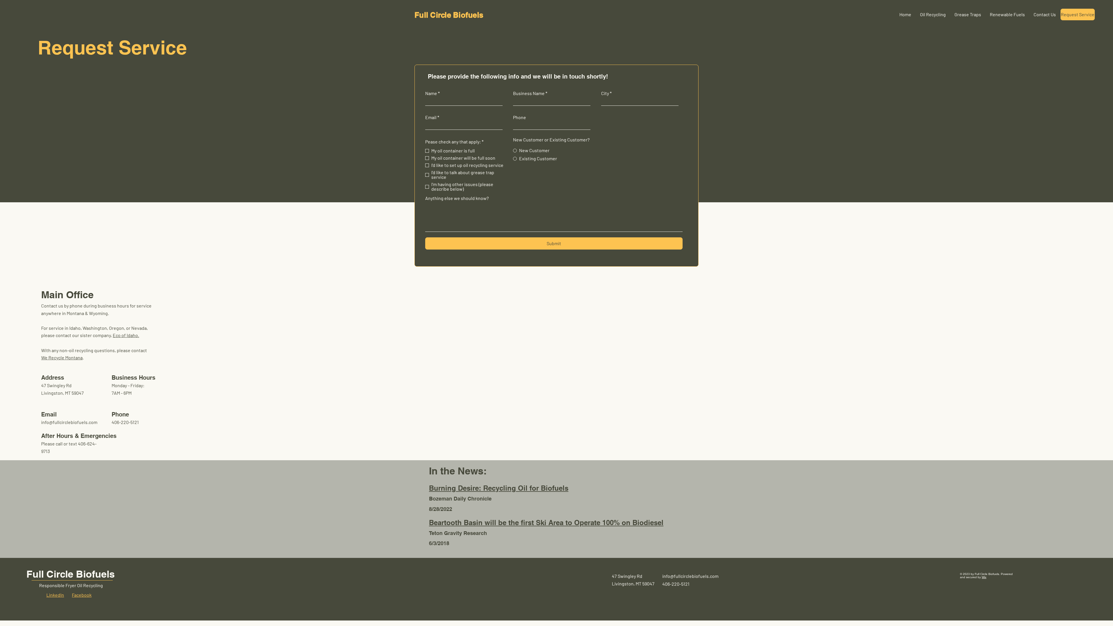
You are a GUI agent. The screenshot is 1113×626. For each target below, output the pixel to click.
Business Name (529, 93)
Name (431, 93)
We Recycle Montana (62, 357)
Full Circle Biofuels (70, 574)
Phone (519, 117)
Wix (984, 577)
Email (431, 117)
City (605, 93)
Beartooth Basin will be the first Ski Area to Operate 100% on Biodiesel (546, 522)
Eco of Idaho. (126, 335)
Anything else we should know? (457, 198)
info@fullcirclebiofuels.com (69, 422)
